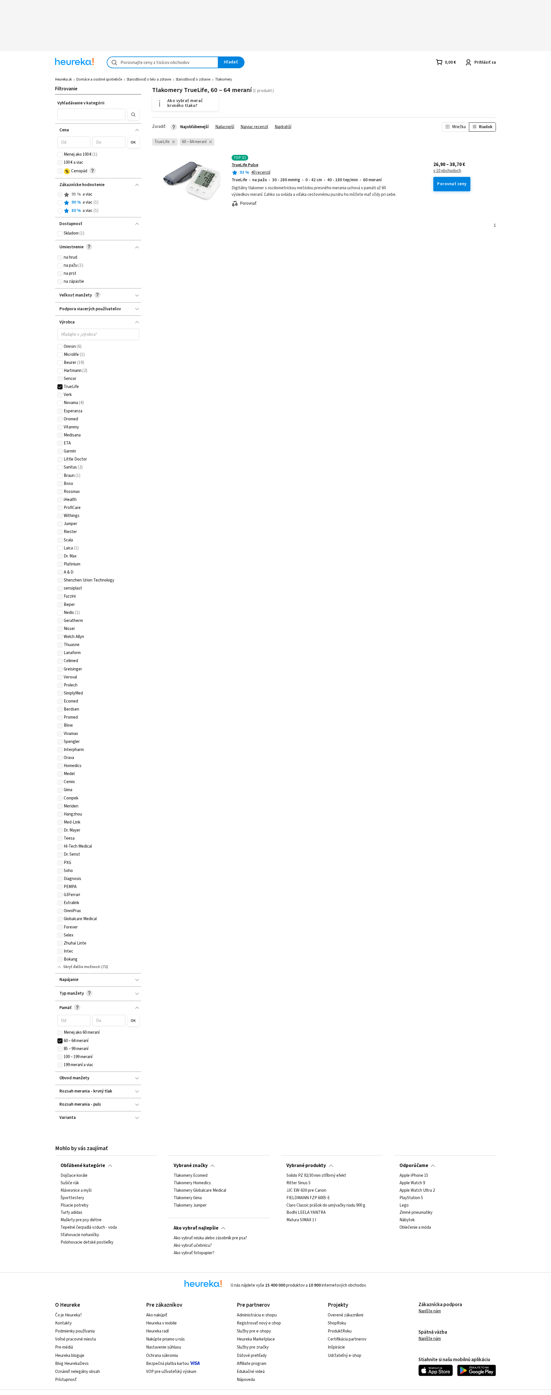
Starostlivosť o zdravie (193, 79)
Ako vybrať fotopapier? (194, 1253)
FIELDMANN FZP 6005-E (308, 1198)
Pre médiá (64, 1347)
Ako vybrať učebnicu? (193, 1245)
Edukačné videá (251, 1372)
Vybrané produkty (306, 1165)
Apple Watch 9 (412, 1183)
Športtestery (72, 1198)
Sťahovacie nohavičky (80, 1235)
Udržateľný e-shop (344, 1356)
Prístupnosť (66, 1380)
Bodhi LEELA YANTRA (306, 1212)
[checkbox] (60, 154)
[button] (91, 114)
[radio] (60, 194)
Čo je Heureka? (68, 1315)
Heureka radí (157, 1331)
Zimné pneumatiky (415, 1212)
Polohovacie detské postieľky (87, 1242)
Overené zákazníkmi (345, 1315)
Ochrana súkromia (162, 1356)
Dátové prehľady (252, 1356)
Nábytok (407, 1220)
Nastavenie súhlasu (163, 1347)
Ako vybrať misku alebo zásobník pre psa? (210, 1238)
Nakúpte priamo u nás (165, 1339)
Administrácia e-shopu (257, 1315)
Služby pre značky (253, 1347)
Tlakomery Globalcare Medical (200, 1190)
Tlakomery (223, 79)
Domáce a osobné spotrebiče (99, 79)
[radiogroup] (98, 202)
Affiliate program (251, 1364)
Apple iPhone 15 (413, 1176)
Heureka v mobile (161, 1323)
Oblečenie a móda (415, 1227)
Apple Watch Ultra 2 (417, 1190)
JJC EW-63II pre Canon (306, 1190)
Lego (404, 1205)
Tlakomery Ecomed (190, 1176)
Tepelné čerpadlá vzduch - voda (89, 1227)
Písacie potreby (74, 1205)
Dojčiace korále (74, 1176)
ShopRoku (337, 1323)
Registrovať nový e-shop (259, 1323)
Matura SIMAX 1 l (301, 1220)
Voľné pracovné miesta (75, 1339)
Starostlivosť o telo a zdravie (149, 79)
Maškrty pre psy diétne (81, 1220)
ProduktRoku (340, 1331)
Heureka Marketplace (256, 1339)
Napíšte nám (429, 1311)
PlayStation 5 (411, 1198)
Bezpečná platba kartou (167, 1364)
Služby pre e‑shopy (254, 1331)
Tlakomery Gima (188, 1198)
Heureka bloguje (69, 1356)
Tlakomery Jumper (190, 1205)
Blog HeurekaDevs (72, 1364)
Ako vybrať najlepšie (196, 1228)
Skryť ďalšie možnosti (81, 966)
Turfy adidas (71, 1212)
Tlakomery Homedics (192, 1183)
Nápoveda (246, 1380)
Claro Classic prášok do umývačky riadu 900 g (325, 1205)
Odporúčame (413, 1165)
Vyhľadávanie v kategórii (80, 103)
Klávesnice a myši (76, 1190)
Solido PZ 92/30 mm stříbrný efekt (316, 1176)
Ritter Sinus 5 (298, 1183)
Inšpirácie (336, 1347)
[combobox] (162, 62)
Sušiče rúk (70, 1183)
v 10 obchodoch (447, 171)
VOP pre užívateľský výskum (171, 1372)
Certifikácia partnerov (347, 1339)
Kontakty (63, 1323)
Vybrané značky (191, 1165)
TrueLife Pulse (245, 165)
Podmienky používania (75, 1331)
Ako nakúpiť (156, 1315)
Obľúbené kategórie (83, 1165)
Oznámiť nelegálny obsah (77, 1372)
